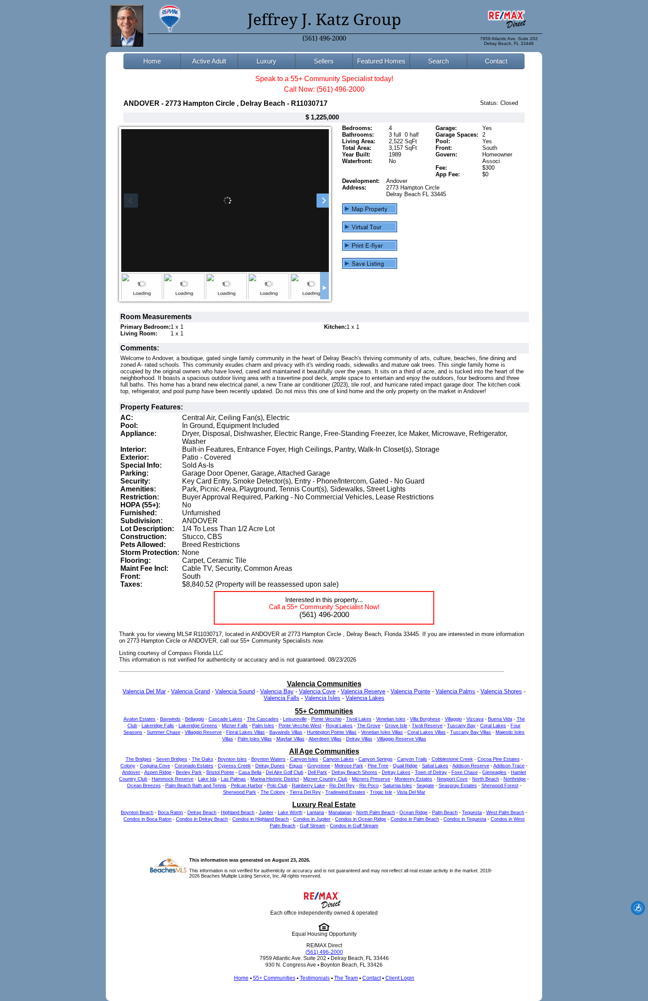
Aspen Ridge (157, 772)
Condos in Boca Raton (147, 819)
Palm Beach (445, 812)
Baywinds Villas (285, 732)
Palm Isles (263, 725)
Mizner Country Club (325, 778)
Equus (296, 765)
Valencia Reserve (363, 691)
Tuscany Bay (461, 725)
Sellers (324, 61)
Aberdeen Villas (325, 738)
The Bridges (139, 759)
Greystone (318, 765)
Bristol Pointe (220, 772)
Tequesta (472, 812)
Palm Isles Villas (255, 738)
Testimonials (315, 978)
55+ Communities (274, 978)
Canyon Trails (412, 759)
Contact (496, 61)
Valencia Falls (281, 698)
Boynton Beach (137, 812)
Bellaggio (194, 719)
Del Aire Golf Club (284, 772)
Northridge (514, 778)
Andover (131, 772)
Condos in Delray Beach (202, 819)
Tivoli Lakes (359, 719)
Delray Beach (201, 812)
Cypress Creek (234, 765)
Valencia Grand (190, 691)
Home (152, 61)
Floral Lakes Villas (245, 732)
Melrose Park (349, 765)
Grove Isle (396, 725)
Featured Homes (381, 61)
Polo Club (277, 785)
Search (438, 61)
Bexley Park (189, 772)
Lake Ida (207, 778)
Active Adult (209, 61)
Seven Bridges (171, 759)
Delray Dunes (270, 765)
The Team (346, 978)
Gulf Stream (312, 825)
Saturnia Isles (397, 785)
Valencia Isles (322, 698)
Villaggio (453, 719)
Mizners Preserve (371, 778)
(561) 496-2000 (324, 38)
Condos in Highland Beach (260, 819)
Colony (127, 765)
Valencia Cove (317, 691)
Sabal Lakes (435, 765)
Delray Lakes (396, 772)
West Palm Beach (505, 812)
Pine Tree (378, 765)
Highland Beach (237, 812)
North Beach (485, 778)
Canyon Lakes (338, 759)
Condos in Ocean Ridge (360, 819)
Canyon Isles (304, 759)
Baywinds (170, 719)
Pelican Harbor (247, 785)
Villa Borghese (425, 719)
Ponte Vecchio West (300, 725)
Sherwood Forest (499, 785)
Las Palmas (233, 778)
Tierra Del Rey (305, 792)
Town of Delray (431, 772)
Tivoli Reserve (427, 725)
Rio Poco (369, 785)
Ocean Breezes (144, 785)
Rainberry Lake (308, 785)
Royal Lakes (339, 725)
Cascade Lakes (225, 719)
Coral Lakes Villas (426, 732)
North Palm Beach (375, 812)
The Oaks (202, 759)
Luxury (266, 61)
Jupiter (266, 812)
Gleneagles (494, 772)
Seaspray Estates (458, 785)
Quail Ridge (405, 765)
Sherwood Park (239, 792)
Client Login (399, 978)
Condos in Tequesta (464, 819)
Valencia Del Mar (144, 691)
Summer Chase (163, 732)
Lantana (315, 812)
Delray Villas (359, 738)
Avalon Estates (139, 719)
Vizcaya (475, 719)
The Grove (368, 725)
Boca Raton (170, 812)
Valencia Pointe (410, 691)
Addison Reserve (470, 765)
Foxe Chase (464, 772)
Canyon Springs (375, 759)
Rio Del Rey (342, 785)
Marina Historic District (274, 778)
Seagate (425, 785)
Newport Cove (452, 778)
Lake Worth (290, 812)
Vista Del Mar (411, 792)
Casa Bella (249, 772)
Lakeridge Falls (158, 725)
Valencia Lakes (365, 698)
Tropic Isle (381, 792)
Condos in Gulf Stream (354, 825)
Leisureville (295, 719)
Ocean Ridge (413, 812)
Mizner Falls (235, 725)
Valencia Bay (277, 691)
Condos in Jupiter (312, 819)
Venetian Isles (391, 719)
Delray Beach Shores (354, 772)
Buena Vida (500, 719)
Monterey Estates (413, 778)
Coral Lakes (493, 725)
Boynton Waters (268, 759)
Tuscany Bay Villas (470, 732)
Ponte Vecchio (326, 719)
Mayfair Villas (290, 738)
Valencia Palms (455, 691)
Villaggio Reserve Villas (401, 738)
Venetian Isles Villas (382, 732)
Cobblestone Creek (452, 759)
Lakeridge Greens (198, 725)
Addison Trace (509, 765)
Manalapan (340, 812)
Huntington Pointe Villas (332, 732)
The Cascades (263, 719)
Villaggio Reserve (203, 732)
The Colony (273, 792)
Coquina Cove (155, 765)
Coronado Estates (194, 765)
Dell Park (317, 772)
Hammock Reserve (173, 778)
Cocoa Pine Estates (498, 759)
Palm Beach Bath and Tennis (196, 785)
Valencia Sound (235, 691)
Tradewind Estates (345, 792)
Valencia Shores (501, 691)
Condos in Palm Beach (415, 819)
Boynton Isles (232, 759)
